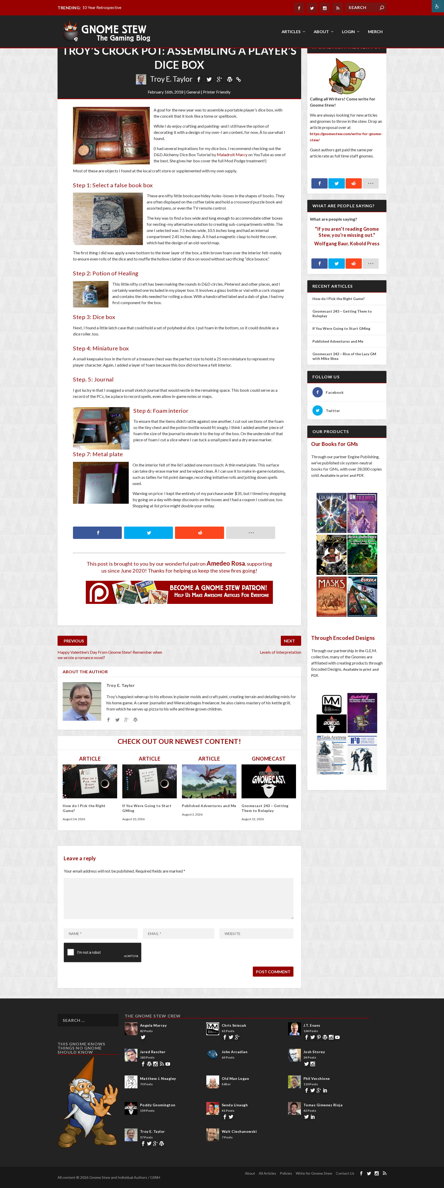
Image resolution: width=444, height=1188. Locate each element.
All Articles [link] (267, 1173)
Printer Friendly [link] (216, 91)
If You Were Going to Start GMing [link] (341, 328)
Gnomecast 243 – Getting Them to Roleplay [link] (265, 807)
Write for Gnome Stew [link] (314, 1173)
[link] (438, 6)
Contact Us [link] (345, 1173)
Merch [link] (375, 32)
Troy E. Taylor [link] (171, 78)
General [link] (193, 91)
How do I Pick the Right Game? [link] (338, 298)
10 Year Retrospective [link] (101, 7)
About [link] (321, 32)
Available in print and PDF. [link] (342, 475)
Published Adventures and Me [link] (209, 805)
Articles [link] (291, 32)
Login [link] (348, 32)
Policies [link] (286, 1173)
